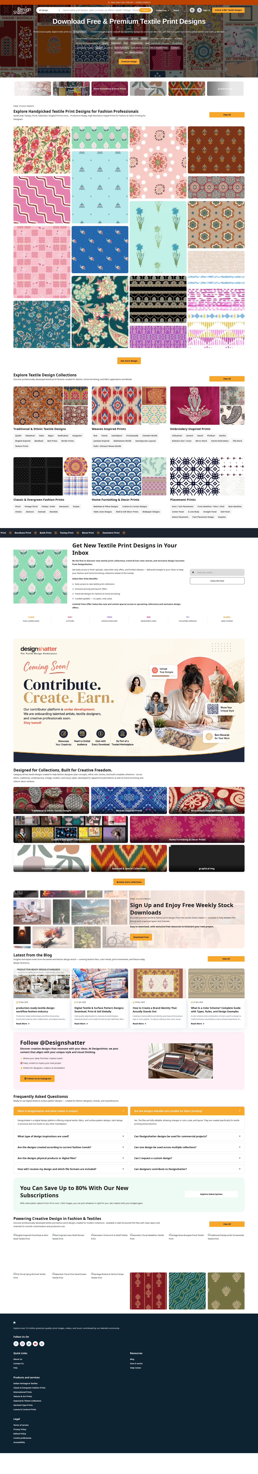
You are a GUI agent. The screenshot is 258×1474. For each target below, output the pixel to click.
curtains (118, 52)
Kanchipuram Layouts (145, 441)
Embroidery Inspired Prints (190, 429)
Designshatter (80, 32)
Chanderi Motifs (149, 435)
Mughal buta (136, 43)
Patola (104, 435)
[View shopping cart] (192, 10)
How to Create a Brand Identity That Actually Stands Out (155, 1009)
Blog (132, 1359)
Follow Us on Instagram (39, 1078)
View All (227, 114)
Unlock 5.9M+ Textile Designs (228, 10)
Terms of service (20, 1425)
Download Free (141, 937)
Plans (176, 10)
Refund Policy (19, 1433)
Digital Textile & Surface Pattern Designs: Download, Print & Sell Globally (99, 1009)
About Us (17, 1359)
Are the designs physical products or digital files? (47, 1158)
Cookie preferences (22, 1438)
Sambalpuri (117, 435)
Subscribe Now (217, 580)
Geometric (64, 506)
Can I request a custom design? (153, 1158)
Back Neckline (234, 506)
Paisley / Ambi (48, 506)
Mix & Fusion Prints (159, 48)
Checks (18, 511)
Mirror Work (201, 441)
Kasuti (200, 435)
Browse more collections (129, 882)
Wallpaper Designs (151, 511)
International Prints (22, 1392)
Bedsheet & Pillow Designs (106, 506)
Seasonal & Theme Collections (27, 1401)
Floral (17, 506)
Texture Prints (21, 446)
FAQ (15, 1368)
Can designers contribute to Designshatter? (160, 1169)
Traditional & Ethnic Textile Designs (39, 429)
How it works (136, 1363)
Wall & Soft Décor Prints (127, 511)
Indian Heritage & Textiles (25, 1383)
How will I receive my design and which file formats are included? (57, 1169)
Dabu (41, 435)
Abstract (30, 511)
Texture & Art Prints (22, 1396)
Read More (23, 1023)
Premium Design (129, 61)
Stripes (76, 506)
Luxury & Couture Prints (24, 1409)
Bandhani (39, 441)
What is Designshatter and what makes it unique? (48, 1111)
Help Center (135, 1368)
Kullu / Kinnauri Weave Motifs (107, 446)
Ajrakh (105, 43)
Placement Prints (183, 499)
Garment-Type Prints (23, 1405)
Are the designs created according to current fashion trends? (54, 1147)
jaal (147, 43)
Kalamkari (116, 43)
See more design (129, 360)
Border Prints (67, 441)
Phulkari (211, 435)
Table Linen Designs (103, 511)
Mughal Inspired (22, 441)
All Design (43, 10)
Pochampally (132, 435)
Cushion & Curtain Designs (134, 506)
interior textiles (136, 52)
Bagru (51, 435)
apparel (99, 48)
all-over (134, 38)
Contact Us (18, 1363)
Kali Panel (225, 511)
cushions (175, 48)
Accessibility (19, 1442)
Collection (161, 10)
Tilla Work (237, 441)
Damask (42, 511)
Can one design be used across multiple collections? (165, 1147)
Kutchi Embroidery (220, 441)
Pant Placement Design (203, 517)
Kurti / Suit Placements (182, 506)
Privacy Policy (19, 1429)
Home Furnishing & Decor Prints (115, 499)
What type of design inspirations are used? (43, 1136)
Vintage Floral (31, 506)
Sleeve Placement (180, 517)
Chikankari (177, 435)
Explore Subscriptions (211, 1194)
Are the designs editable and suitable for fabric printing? (168, 1111)
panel (112, 38)
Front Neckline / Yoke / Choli (211, 506)
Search (145, 10)
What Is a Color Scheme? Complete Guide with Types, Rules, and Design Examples (216, 1009)
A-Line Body (193, 511)
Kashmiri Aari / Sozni (181, 441)
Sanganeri (77, 435)
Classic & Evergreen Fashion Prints (38, 499)
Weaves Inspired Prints (109, 429)
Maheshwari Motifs (122, 441)
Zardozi (189, 435)
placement (123, 38)
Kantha (222, 435)
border (144, 38)
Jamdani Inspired (101, 441)
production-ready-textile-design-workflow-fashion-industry (35, 1009)
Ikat (126, 43)
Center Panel (178, 511)
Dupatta (222, 517)
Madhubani (63, 435)
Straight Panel (209, 511)
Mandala (54, 511)
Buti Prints (52, 441)
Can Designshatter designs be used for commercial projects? (170, 1136)
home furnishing (122, 48)
